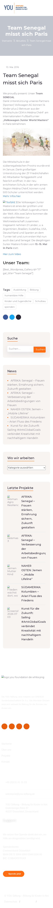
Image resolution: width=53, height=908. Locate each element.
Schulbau (40, 301)
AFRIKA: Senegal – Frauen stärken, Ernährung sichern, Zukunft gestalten (26, 384)
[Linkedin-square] (19, 726)
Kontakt (5, 762)
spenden (10, 306)
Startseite (7, 41)
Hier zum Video (12, 254)
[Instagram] (12, 726)
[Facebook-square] (4, 726)
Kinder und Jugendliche (18, 301)
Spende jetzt (14, 874)
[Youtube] (26, 726)
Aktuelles (21, 41)
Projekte (5, 756)
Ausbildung (19, 289)
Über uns (6, 750)
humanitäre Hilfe (14, 295)
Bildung (34, 289)
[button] (19, 902)
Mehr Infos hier (12, 196)
